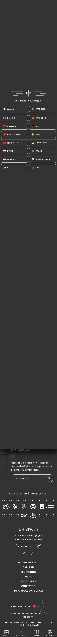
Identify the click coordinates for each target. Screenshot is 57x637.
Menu (28, 576)
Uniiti (30, 617)
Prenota (6, 635)
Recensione (29, 571)
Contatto (28, 586)
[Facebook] (13, 456)
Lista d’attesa (21, 635)
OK (50, 478)
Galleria (29, 567)
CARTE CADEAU (28, 581)
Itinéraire (50, 635)
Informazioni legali (28, 590)
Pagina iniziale (28, 562)
